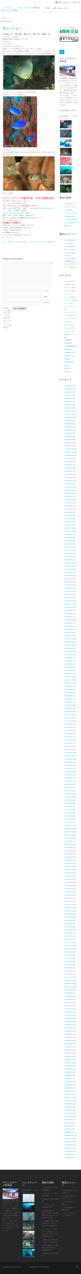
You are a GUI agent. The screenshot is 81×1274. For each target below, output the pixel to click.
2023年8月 (68, 500)
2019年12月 (69, 639)
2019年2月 (68, 670)
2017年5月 (68, 737)
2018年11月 (69, 680)
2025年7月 (68, 427)
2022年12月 (69, 525)
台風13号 (46, 1253)
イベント (68, 288)
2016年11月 (69, 756)
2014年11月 (69, 832)
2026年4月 (68, 398)
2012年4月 (68, 930)
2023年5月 (68, 509)
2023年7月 (68, 503)
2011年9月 (68, 952)
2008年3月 (68, 1085)
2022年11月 (69, 528)
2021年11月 (69, 566)
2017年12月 (69, 715)
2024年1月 (68, 484)
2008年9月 (68, 1066)
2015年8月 (68, 803)
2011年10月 (69, 949)
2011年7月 (68, 958)
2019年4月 (68, 664)
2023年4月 (68, 512)
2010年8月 (68, 993)
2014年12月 (69, 829)
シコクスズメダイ (72, 213)
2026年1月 (68, 408)
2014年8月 (68, 841)
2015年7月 (68, 806)
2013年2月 (68, 898)
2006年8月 (68, 1145)
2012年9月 (68, 914)
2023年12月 (69, 487)
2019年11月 (69, 642)
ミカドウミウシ (71, 207)
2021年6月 (68, 582)
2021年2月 (68, 595)
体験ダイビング (70, 334)
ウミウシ (68, 291)
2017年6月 (68, 734)
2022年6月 (68, 544)
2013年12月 (69, 867)
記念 (66, 365)
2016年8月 (68, 765)
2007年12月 (69, 1094)
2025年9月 (68, 421)
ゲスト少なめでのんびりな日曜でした (42, 242)
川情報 (67, 340)
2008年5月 (68, 1078)
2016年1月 (68, 787)
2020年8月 (68, 613)
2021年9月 (68, 572)
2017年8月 (68, 727)
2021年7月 (68, 579)
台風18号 (69, 210)
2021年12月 (69, 563)
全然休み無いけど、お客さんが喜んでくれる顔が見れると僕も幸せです (50, 1212)
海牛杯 (67, 356)
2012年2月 (68, 936)
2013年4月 (68, 892)
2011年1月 (68, 977)
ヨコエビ (68, 328)
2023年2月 (68, 519)
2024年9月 (68, 458)
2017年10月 (69, 721)
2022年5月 (68, 547)
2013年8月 (68, 879)
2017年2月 (68, 746)
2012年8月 (68, 917)
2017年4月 (68, 740)
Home (4, 18)
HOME (47, 8)
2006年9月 (68, 1142)
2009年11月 (69, 1022)
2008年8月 (68, 1069)
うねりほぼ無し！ (71, 253)
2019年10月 (69, 645)
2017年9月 (68, 724)
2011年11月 (69, 946)
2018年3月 (68, 705)
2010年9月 (68, 990)
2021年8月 (68, 576)
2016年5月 (68, 775)
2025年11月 (69, 414)
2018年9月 (68, 686)
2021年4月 (68, 588)
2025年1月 (68, 446)
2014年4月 (68, 854)
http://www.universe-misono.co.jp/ (42, 208)
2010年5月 (68, 1003)
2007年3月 (68, 1123)
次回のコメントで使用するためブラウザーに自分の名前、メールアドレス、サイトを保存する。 (7, 307)
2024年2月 (68, 481)
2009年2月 (68, 1050)
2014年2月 (68, 860)
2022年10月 (69, 531)
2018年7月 (68, 693)
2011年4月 (68, 968)
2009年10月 (69, 1025)
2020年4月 (68, 626)
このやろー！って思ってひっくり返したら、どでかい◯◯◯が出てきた (50, 1231)
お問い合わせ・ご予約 (60, 8)
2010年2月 (68, 1012)
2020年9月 (68, 610)
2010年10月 (69, 987)
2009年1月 (68, 1053)
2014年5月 (68, 851)
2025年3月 (68, 440)
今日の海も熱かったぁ (70, 1190)
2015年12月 (69, 791)
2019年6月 (68, 658)
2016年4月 (68, 778)
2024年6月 (68, 468)
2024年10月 (69, 455)
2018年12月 (69, 677)
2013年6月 (68, 886)
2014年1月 (68, 863)
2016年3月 (68, 781)
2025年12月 (69, 411)
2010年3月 (68, 1009)
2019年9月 (68, 648)
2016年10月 (69, 759)
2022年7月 (68, 541)
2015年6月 (68, 810)
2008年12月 (69, 1056)
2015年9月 (68, 800)
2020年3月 (68, 629)
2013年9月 (68, 876)
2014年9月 (68, 838)
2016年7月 (68, 768)
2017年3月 (68, 743)
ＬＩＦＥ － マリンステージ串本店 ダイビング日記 (21, 9)
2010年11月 (69, 984)
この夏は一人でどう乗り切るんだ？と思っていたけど (50, 1223)
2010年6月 (68, 999)
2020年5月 (68, 623)
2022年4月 (68, 550)
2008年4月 (68, 1082)
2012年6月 (68, 923)
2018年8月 (68, 689)
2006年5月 (68, 1154)
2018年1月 (68, 712)
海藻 (66, 359)
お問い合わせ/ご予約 (67, 2)
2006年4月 (68, 1158)
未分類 (67, 343)
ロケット (68, 331)
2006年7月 (68, 1148)
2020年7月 (68, 617)
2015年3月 (68, 819)
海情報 (67, 353)
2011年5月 (68, 965)
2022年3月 (68, 553)
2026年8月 (68, 386)
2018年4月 (68, 702)
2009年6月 (68, 1037)
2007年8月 (68, 1107)
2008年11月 (69, 1059)
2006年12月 (69, 1132)
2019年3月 (68, 667)
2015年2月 (68, 822)
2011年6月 (68, 961)
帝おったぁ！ (12, 28)
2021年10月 (69, 569)
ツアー (67, 303)
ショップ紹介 (69, 297)
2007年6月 (68, 1113)
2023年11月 (69, 490)
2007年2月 (68, 1126)
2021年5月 (68, 585)
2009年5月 (68, 1041)
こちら (10, 237)
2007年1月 (68, 1129)
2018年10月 (69, 683)
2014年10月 (69, 835)
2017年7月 (68, 731)
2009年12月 (69, 1018)
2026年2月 (68, 405)
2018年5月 (68, 699)
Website (46, 301)
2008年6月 (68, 1075)
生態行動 (68, 362)
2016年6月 (68, 772)
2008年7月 (68, 1072)
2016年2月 (68, 784)
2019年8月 (68, 651)
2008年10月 (69, 1063)
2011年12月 (69, 942)
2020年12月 (69, 601)
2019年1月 (68, 674)
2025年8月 (68, 424)
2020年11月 (69, 604)
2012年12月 (69, 904)
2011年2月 (68, 974)
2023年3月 (68, 515)
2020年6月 (68, 620)
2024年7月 (68, 465)
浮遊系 (67, 349)
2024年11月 (69, 452)
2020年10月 (69, 607)
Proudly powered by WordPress (12, 1267)
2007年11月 (69, 1097)
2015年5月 (68, 813)
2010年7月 (68, 996)
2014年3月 (68, 857)
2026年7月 (68, 389)
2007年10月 (69, 1101)
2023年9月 (68, 496)
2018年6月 (68, 696)
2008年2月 (68, 1088)
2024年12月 (69, 449)
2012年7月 (68, 920)
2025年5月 (68, 433)
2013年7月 (68, 882)
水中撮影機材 (69, 346)
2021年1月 (68, 598)
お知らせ (68, 284)
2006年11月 (69, 1135)
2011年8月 (68, 955)
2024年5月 (68, 471)
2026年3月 (68, 402)
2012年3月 (68, 933)
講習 (66, 368)
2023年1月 (68, 522)
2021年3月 (68, 591)
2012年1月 (68, 939)
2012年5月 (68, 927)
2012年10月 (69, 911)
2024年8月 (68, 462)
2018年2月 (68, 708)
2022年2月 (68, 557)
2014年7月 (68, 844)
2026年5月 (68, 395)
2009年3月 (68, 1047)
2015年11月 (69, 794)
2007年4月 (68, 1120)
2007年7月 (68, 1110)
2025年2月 (68, 443)
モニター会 (69, 325)
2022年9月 (68, 534)
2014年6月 (68, 848)
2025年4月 (68, 436)
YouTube (68, 281)
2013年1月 (68, 901)
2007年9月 (68, 1104)
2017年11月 (69, 718)
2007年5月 (68, 1116)
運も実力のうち (71, 204)
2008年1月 (68, 1091)
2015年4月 (68, 816)
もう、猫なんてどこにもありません (15, 242)
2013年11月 (69, 870)
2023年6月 (68, 506)
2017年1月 (68, 750)
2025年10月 (69, 417)
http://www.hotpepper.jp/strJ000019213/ (16, 213)
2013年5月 (68, 889)
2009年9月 (68, 1028)
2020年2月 (68, 632)
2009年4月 (68, 1044)
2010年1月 (68, 1015)
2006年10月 (69, 1139)
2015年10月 (69, 797)
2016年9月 (68, 762)
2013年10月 (69, 873)
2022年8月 (68, 538)
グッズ (67, 294)
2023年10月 (69, 493)
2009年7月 (68, 1034)
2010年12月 (69, 980)
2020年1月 (68, 636)
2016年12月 (69, 753)
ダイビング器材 (70, 300)
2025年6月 (68, 430)
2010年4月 (68, 1006)
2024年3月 (68, 477)
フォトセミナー (70, 307)
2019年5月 (68, 661)
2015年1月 (68, 825)
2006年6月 (68, 1151)
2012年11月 (69, 908)
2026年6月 (68, 392)
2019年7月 (68, 655)
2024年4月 (68, 474)
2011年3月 (68, 971)
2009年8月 (68, 1031)
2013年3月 (68, 895)
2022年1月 (68, 560)
